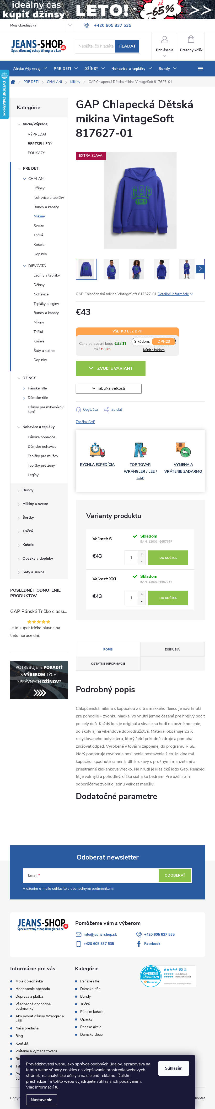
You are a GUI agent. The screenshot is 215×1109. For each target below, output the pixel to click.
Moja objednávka (23, 25)
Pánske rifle (37, 388)
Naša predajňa (27, 1028)
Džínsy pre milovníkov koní (45, 409)
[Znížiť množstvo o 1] (141, 561)
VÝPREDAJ (37, 134)
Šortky (28, 517)
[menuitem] (30, 69)
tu (56, 1087)
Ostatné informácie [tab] (108, 664)
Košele (39, 244)
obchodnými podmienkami (92, 888)
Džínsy (39, 188)
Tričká (38, 235)
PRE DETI (31, 168)
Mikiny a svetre (35, 503)
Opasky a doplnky (38, 558)
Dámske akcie (91, 1035)
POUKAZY (36, 152)
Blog (19, 1035)
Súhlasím (173, 1068)
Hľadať (127, 46)
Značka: (85, 422)
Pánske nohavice (41, 437)
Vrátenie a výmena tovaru (36, 1051)
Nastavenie (41, 1100)
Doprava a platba (29, 996)
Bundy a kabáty (46, 207)
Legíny (33, 474)
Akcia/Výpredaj (36, 124)
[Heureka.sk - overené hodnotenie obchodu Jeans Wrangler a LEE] (168, 976)
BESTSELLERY (40, 143)
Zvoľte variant (115, 368)
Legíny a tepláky (47, 275)
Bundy (28, 490)
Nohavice (41, 294)
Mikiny (39, 216)
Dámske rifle (38, 397)
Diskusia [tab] (172, 649)
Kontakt (21, 1043)
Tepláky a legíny (46, 303)
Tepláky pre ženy (41, 465)
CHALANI (36, 178)
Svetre (39, 225)
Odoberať (175, 875)
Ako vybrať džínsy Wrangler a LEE (39, 1018)
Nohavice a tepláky (49, 197)
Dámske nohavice (42, 446)
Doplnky (40, 254)
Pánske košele (91, 1012)
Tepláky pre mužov (43, 456)
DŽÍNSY (29, 378)
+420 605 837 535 (159, 934)
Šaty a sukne (44, 350)
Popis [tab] (108, 649)
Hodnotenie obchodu (32, 988)
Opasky (86, 1019)
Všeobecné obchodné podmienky (33, 1006)
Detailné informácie (173, 293)
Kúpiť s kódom (154, 350)
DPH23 (164, 341)
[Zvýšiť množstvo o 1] (141, 554)
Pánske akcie (90, 1027)
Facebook (152, 943)
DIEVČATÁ (37, 265)
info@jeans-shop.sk (100, 934)
